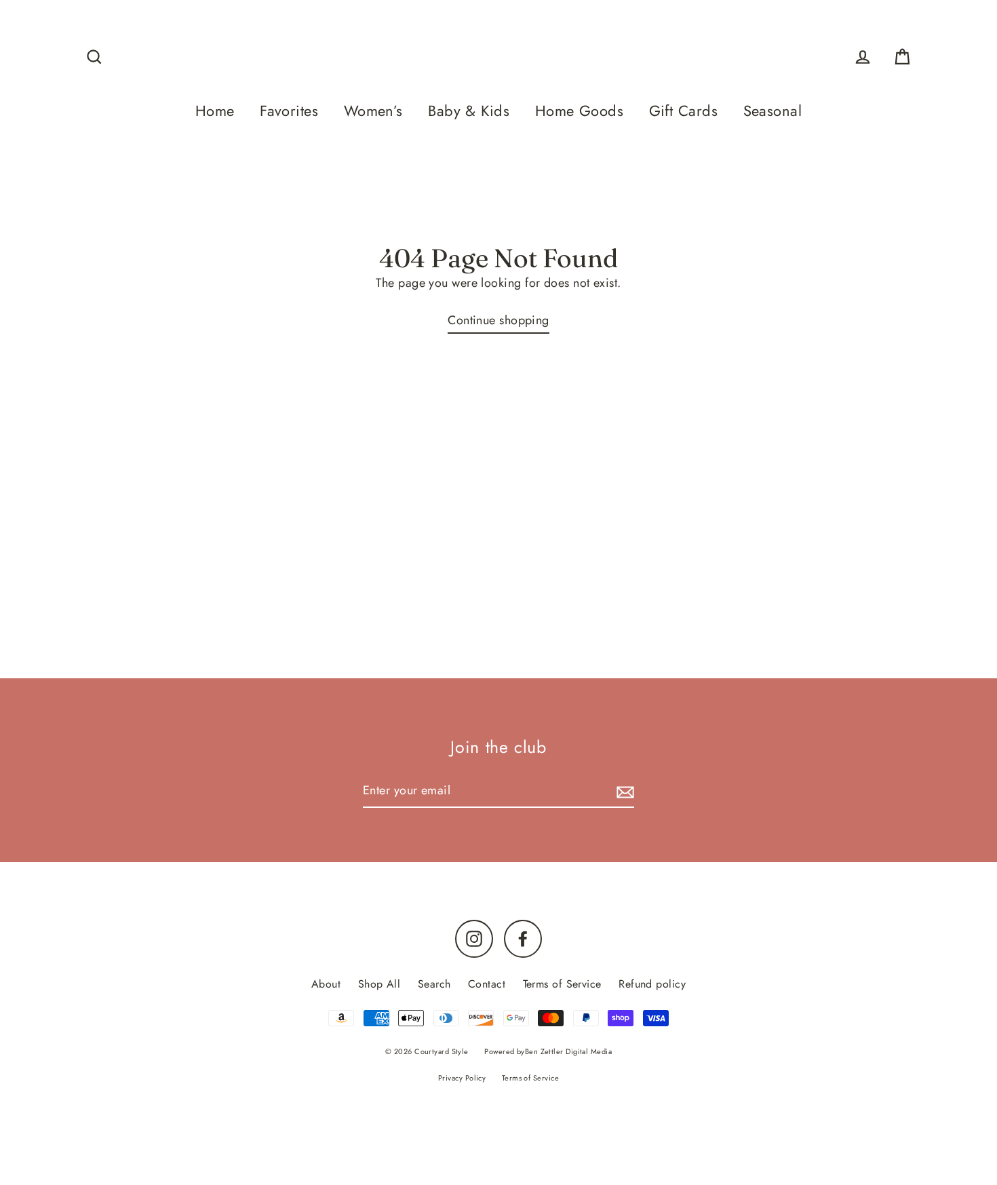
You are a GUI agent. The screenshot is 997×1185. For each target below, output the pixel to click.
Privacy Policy (462, 1077)
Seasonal (772, 110)
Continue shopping (498, 320)
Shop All (379, 984)
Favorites (289, 110)
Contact (486, 984)
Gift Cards (683, 110)
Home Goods (579, 110)
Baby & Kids (468, 110)
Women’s (373, 110)
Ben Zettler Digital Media (568, 1051)
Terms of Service (562, 984)
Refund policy (652, 984)
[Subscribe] (623, 791)
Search (434, 984)
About (325, 984)
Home (215, 110)
